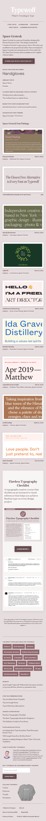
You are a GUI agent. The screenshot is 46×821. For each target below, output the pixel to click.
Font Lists (12, 24)
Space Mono (32, 45)
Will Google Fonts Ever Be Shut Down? (17, 736)
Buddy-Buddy (8, 347)
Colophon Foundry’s (10, 45)
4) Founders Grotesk (11, 652)
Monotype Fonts (18, 621)
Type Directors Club (11, 385)
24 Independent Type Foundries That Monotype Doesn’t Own (20, 731)
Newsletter (7, 797)
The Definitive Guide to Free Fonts (17, 194)
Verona (12, 425)
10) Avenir (21, 663)
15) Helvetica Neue (10, 674)
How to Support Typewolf (14, 747)
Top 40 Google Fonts (10, 702)
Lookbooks (23, 24)
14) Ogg (38, 668)
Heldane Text (14, 387)
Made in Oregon (9, 808)
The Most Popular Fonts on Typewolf (19, 642)
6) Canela (7, 657)
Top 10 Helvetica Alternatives (13, 706)
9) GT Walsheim (9, 663)
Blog (24, 812)
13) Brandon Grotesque (23, 668)
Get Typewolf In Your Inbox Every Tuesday (20, 765)
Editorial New (14, 159)
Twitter (5, 787)
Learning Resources (28, 27)
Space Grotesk (25, 159)
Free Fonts (13, 27)
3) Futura (30, 646)
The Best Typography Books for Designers (18, 718)
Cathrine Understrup (11, 308)
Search (6, 681)
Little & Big (7, 423)
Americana (14, 273)
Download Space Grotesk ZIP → (18, 61)
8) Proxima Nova (30, 657)
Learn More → (23, 549)
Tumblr (5, 794)
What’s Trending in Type (23, 15)
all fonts (13, 687)
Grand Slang (18, 311)
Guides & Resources (11, 711)
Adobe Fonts (36, 619)
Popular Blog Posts (11, 727)
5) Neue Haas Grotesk (30, 652)
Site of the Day (10, 812)
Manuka (28, 387)
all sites (19, 687)
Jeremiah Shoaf (23, 752)
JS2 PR (5, 270)
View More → (25, 674)
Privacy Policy (8, 816)
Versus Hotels (8, 156)
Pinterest (6, 791)
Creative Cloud (19, 619)
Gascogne (13, 235)
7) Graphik (17, 657)
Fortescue (19, 115)
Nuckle (5, 86)
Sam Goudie (8, 461)
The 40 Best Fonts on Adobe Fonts (15, 98)
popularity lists (30, 687)
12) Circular (8, 668)
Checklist (34, 24)
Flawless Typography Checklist (14, 715)
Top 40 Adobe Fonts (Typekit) (14, 699)
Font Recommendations (12, 696)
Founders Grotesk (16, 349)
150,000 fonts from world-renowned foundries (20, 107)
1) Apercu (7, 646)
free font (30, 50)
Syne (11, 311)
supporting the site (31, 758)
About (21, 808)
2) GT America (19, 646)
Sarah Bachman (9, 232)
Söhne (22, 387)
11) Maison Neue (34, 663)
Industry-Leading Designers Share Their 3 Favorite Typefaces (21, 740)
